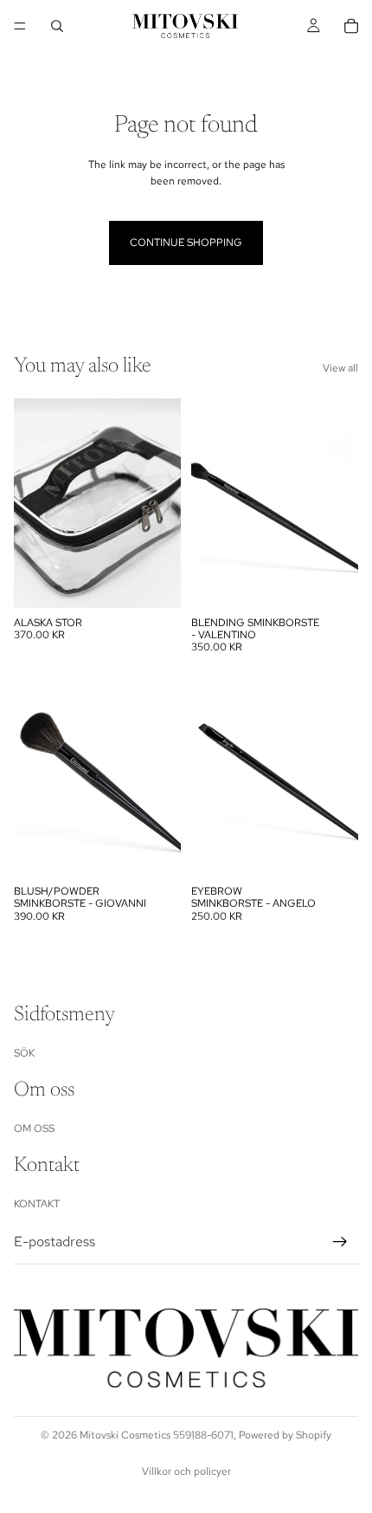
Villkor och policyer (186, 1471)
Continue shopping (186, 242)
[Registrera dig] (340, 1242)
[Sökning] (57, 26)
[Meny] (20, 26)
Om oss (34, 1128)
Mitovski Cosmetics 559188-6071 (157, 1435)
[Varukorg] (351, 26)
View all (340, 368)
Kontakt (37, 1204)
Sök (24, 1052)
